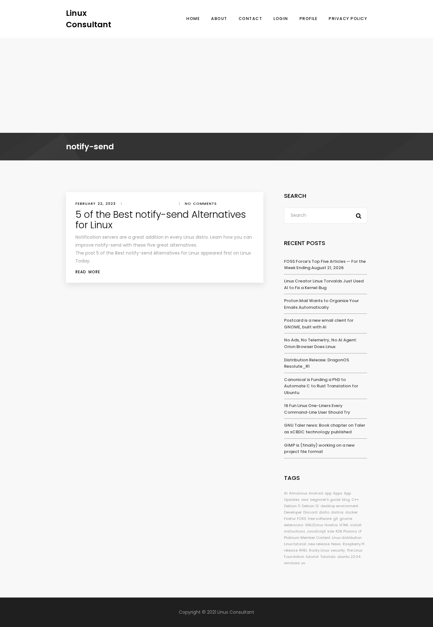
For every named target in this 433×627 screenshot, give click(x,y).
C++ (355, 499)
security (338, 550)
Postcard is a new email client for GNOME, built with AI (318, 323)
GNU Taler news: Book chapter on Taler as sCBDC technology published (324, 428)
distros (337, 512)
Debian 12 (310, 505)
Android (316, 493)
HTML (344, 524)
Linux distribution (347, 537)
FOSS (301, 518)
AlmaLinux (298, 493)
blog (346, 499)
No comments (201, 203)
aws (305, 499)
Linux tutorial (295, 543)
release (291, 550)
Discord (310, 512)
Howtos (331, 524)
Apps (337, 493)
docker (351, 512)
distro (324, 512)
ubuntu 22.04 (348, 556)
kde (330, 531)
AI (286, 493)
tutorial (312, 556)
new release (319, 543)
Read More (87, 272)
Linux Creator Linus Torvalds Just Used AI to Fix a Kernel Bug (324, 284)
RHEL (303, 550)
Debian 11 (292, 505)
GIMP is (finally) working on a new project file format (319, 448)
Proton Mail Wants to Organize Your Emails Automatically (321, 304)
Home (193, 18)
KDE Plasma (346, 531)
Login (281, 18)
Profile (309, 18)
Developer (293, 512)
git (335, 518)
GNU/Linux (314, 524)
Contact (250, 18)
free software (320, 518)
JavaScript (316, 531)
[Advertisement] (216, 85)
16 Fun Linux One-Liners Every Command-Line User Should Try (317, 409)
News (336, 543)
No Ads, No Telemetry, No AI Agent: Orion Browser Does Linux (320, 343)
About (219, 18)
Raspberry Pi (354, 543)
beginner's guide (325, 499)
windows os (294, 563)
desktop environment (339, 505)
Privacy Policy (348, 18)
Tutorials (328, 556)
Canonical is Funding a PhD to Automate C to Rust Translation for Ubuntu (321, 386)
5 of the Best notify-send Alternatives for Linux (160, 220)
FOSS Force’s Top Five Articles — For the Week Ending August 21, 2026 (325, 264)
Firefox (289, 518)
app (328, 493)
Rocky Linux (319, 550)
